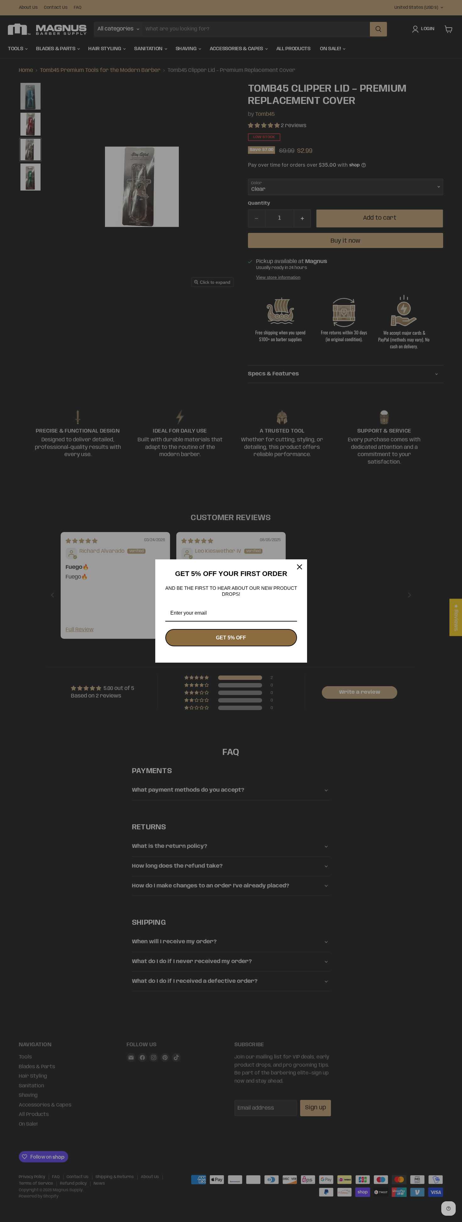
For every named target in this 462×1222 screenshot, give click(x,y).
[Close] (299, 566)
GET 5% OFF (231, 637)
